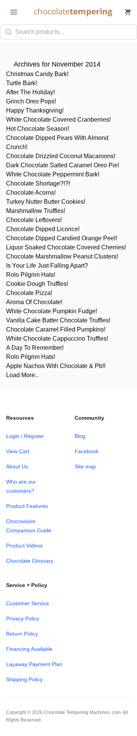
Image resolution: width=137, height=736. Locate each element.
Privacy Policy (22, 618)
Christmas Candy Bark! (37, 74)
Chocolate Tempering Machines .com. (83, 712)
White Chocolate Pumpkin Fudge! (51, 311)
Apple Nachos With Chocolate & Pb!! (55, 366)
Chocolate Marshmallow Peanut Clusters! (62, 256)
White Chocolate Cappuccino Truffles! (57, 338)
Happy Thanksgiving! (35, 110)
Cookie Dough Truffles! (37, 284)
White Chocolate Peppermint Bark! (52, 174)
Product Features (27, 506)
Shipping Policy (24, 679)
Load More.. (22, 375)
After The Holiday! (30, 92)
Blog (80, 436)
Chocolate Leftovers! (34, 220)
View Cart (17, 451)
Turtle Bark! (21, 83)
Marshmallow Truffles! (35, 211)
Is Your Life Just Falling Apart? (47, 265)
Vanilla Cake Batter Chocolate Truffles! (58, 320)
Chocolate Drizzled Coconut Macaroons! (60, 156)
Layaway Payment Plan (34, 664)
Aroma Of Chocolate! (34, 302)
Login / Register (25, 436)
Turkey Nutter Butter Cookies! (45, 201)
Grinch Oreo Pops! (31, 101)
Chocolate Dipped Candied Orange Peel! (61, 238)
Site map (85, 466)
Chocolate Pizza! (29, 293)
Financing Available (29, 649)
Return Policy (22, 634)
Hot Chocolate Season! (37, 128)
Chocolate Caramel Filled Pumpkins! (55, 329)
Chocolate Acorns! (31, 192)
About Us (17, 466)
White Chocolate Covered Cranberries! (58, 119)
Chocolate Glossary (29, 561)
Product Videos (24, 545)
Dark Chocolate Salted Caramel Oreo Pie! (62, 165)
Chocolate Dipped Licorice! (43, 229)
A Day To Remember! (35, 347)
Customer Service (27, 603)
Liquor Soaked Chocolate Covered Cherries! (66, 247)
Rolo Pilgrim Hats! (30, 274)
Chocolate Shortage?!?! (38, 183)
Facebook (87, 451)
